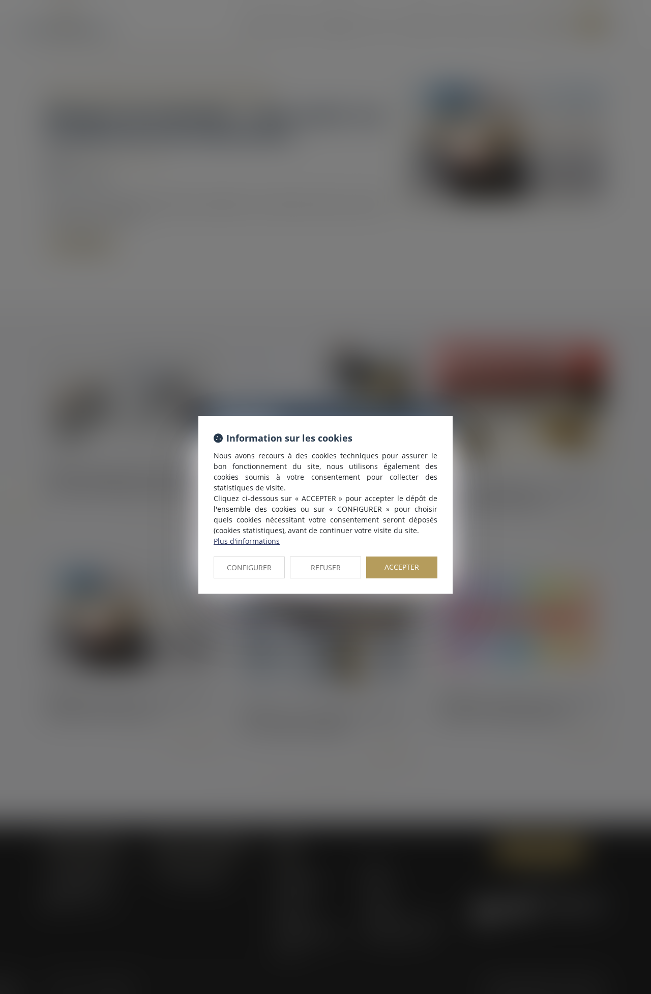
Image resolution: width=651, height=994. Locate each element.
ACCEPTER (401, 567)
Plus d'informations (247, 541)
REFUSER (326, 567)
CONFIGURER (249, 567)
